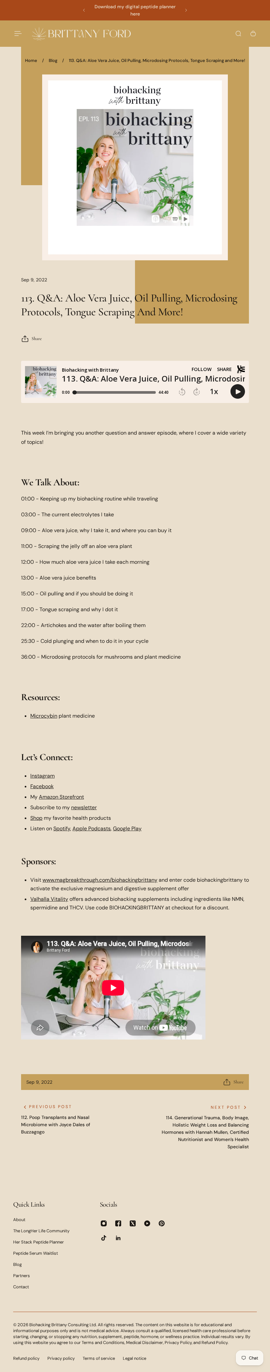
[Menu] (17, 34)
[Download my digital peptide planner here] (135, 10)
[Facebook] (118, 1223)
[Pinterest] (161, 1223)
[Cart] (253, 34)
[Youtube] (147, 1223)
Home (31, 60)
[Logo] (81, 33)
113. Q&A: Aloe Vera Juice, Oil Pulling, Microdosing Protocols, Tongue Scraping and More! (157, 60)
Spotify (61, 828)
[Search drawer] (238, 34)
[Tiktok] (103, 1238)
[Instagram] (103, 1223)
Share (37, 338)
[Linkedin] (118, 1238)
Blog (53, 60)
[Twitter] (132, 1223)
